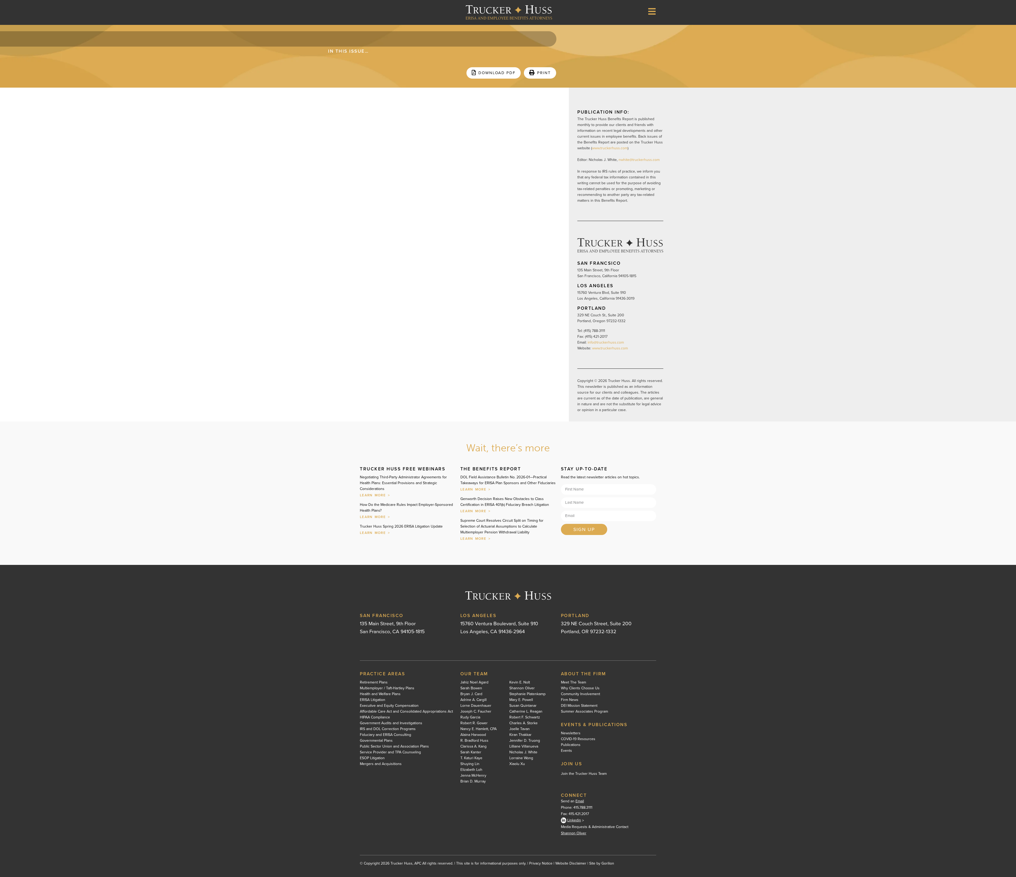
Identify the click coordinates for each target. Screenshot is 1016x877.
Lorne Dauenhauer (475, 705)
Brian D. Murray (473, 781)
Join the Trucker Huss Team (584, 773)
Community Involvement (580, 694)
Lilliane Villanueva (523, 746)
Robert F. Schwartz (524, 717)
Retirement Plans (374, 682)
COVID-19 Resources (578, 739)
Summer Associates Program (584, 711)
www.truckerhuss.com (610, 148)
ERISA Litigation (372, 700)
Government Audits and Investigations (391, 723)
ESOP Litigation (372, 758)
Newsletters (570, 733)
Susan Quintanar (523, 705)
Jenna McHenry (473, 775)
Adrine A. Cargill (473, 700)
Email (579, 801)
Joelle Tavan (519, 729)
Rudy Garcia (470, 717)
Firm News (569, 700)
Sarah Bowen (471, 688)
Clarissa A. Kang (473, 746)
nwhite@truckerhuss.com (639, 160)
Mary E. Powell (521, 700)
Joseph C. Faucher (475, 711)
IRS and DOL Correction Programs (388, 729)
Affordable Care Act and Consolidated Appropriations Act (406, 711)
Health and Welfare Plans (380, 694)
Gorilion (607, 863)
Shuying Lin (469, 764)
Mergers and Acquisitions (381, 764)
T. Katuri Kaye (471, 758)
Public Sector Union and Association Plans (394, 746)
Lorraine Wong (521, 758)
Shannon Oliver (522, 688)
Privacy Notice (540, 863)
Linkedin (574, 820)
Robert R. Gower (474, 723)
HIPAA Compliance (375, 717)
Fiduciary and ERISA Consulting (385, 734)
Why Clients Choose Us (580, 688)
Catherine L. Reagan (525, 711)
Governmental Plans (376, 740)
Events (566, 750)
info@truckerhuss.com (606, 342)
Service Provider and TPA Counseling (390, 752)
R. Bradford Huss (474, 740)
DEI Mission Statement (579, 705)
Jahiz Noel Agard (474, 682)
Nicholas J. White (523, 752)
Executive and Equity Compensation (389, 705)
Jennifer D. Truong (524, 740)
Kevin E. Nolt (519, 682)
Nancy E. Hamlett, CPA (478, 729)
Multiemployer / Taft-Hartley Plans (387, 688)
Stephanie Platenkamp (527, 694)
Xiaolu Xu (517, 764)
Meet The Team (573, 682)
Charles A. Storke (523, 723)
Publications (570, 745)
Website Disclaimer (570, 863)
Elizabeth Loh (471, 769)
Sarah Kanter (470, 752)
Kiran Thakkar (520, 734)
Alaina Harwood (473, 734)
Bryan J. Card (471, 694)
